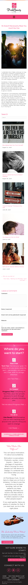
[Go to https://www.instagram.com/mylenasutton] (18, 570)
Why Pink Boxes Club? (17, 576)
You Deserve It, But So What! (11, 237)
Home (4, 576)
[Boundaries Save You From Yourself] (13, 132)
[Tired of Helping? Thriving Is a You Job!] (13, 193)
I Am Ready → (14, 428)
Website (4, 320)
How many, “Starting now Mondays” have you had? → (15, 279)
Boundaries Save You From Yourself (13, 145)
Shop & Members (14, 579)
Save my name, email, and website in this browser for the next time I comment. (12, 329)
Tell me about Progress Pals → (14, 404)
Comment (4, 293)
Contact (21, 578)
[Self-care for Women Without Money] (13, 253)
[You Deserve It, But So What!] (13, 224)
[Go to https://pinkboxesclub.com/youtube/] (13, 570)
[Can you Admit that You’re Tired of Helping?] (13, 161)
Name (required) (6, 309)
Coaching (5, 578)
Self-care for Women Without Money (13, 266)
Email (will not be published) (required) (13, 314)
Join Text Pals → (14, 379)
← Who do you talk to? (8, 276)
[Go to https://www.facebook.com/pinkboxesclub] (9, 570)
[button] (14, 435)
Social (13, 578)
